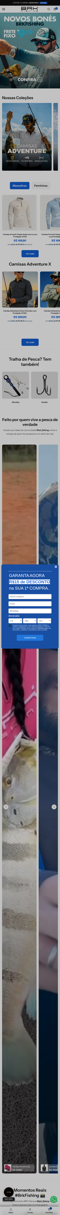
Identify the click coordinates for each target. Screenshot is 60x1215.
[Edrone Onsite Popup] (30, 607)
